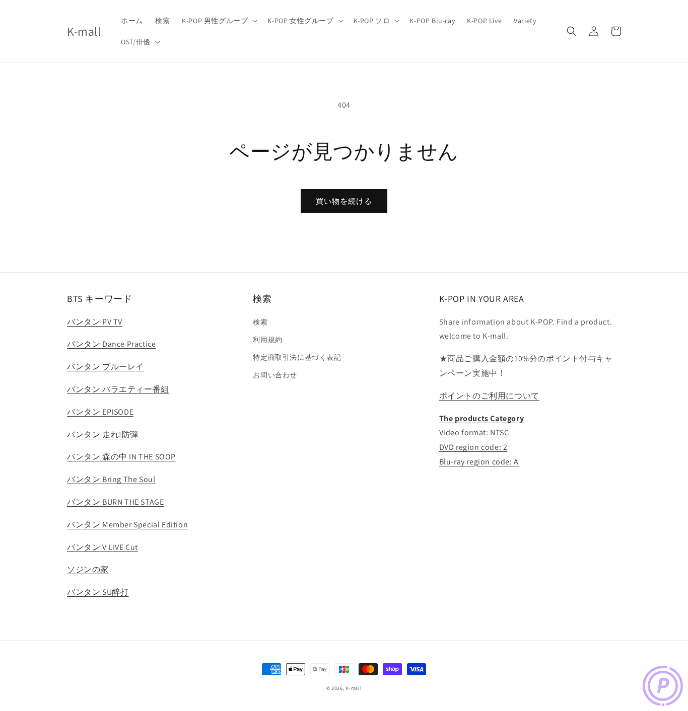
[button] (218, 20)
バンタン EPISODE (100, 412)
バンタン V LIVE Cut (102, 547)
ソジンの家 (88, 569)
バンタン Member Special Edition (127, 524)
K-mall (354, 688)
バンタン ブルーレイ (105, 366)
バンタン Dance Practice (111, 344)
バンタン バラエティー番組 (118, 389)
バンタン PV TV (94, 322)
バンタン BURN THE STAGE (115, 502)
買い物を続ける (344, 201)
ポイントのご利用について (489, 395)
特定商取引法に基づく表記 (297, 357)
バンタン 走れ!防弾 (103, 434)
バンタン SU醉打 (97, 592)
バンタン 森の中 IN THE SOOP (121, 456)
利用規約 (267, 339)
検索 (260, 322)
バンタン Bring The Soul (111, 479)
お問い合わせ (275, 374)
